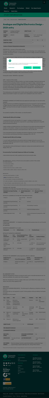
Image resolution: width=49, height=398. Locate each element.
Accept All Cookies (36, 67)
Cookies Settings (11, 67)
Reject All (27, 67)
